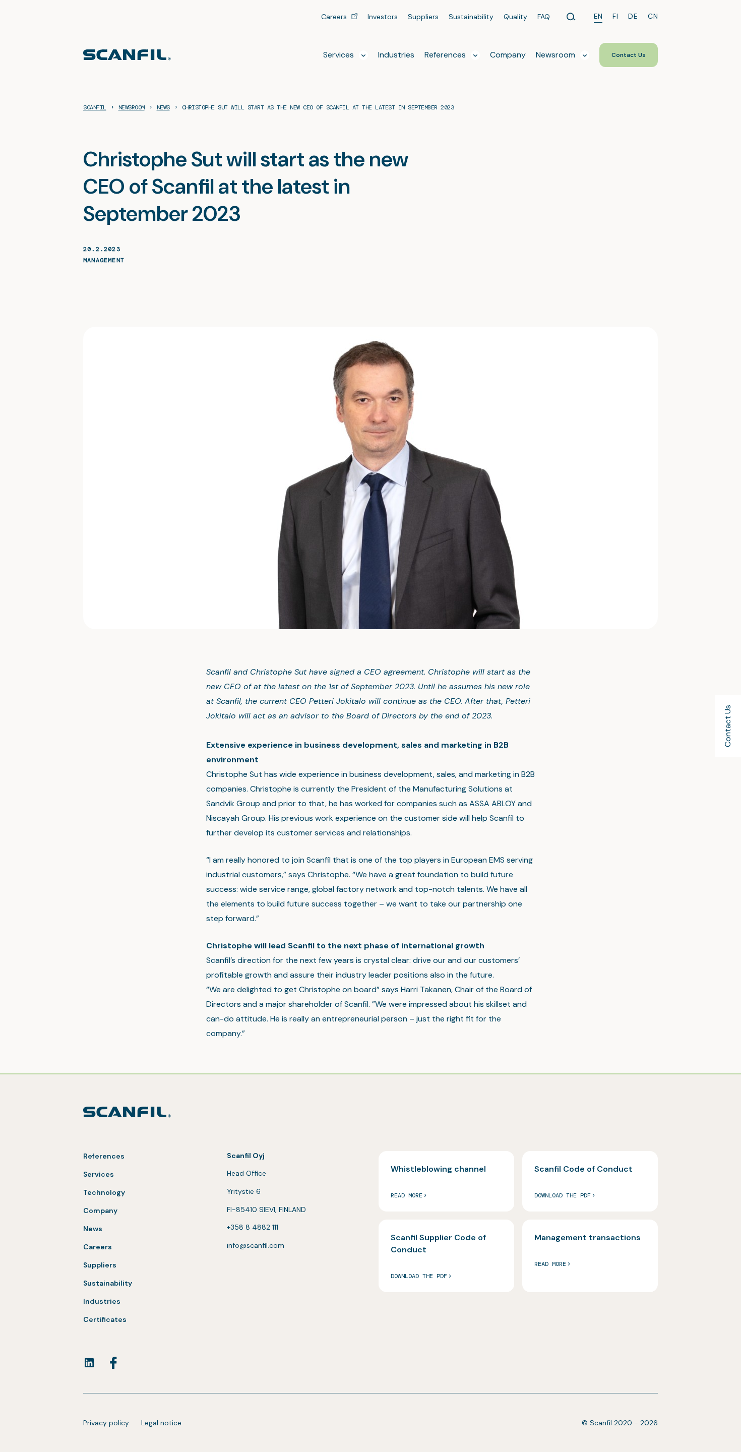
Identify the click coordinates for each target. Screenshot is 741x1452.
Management (104, 260)
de (633, 16)
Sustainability (107, 1283)
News (92, 1228)
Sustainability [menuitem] (471, 16)
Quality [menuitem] (515, 16)
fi (615, 16)
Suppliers (99, 1264)
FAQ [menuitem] (543, 16)
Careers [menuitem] (335, 16)
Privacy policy (106, 1422)
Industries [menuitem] (396, 54)
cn (653, 16)
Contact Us (727, 726)
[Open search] (571, 17)
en (598, 16)
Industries (101, 1301)
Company (100, 1210)
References (104, 1156)
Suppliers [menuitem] (423, 16)
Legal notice (161, 1422)
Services (98, 1174)
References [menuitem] (445, 54)
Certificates (105, 1319)
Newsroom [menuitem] (555, 54)
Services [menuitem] (338, 54)
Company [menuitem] (508, 54)
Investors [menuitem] (382, 16)
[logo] (127, 54)
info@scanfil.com (255, 1245)
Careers (97, 1246)
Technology (104, 1192)
